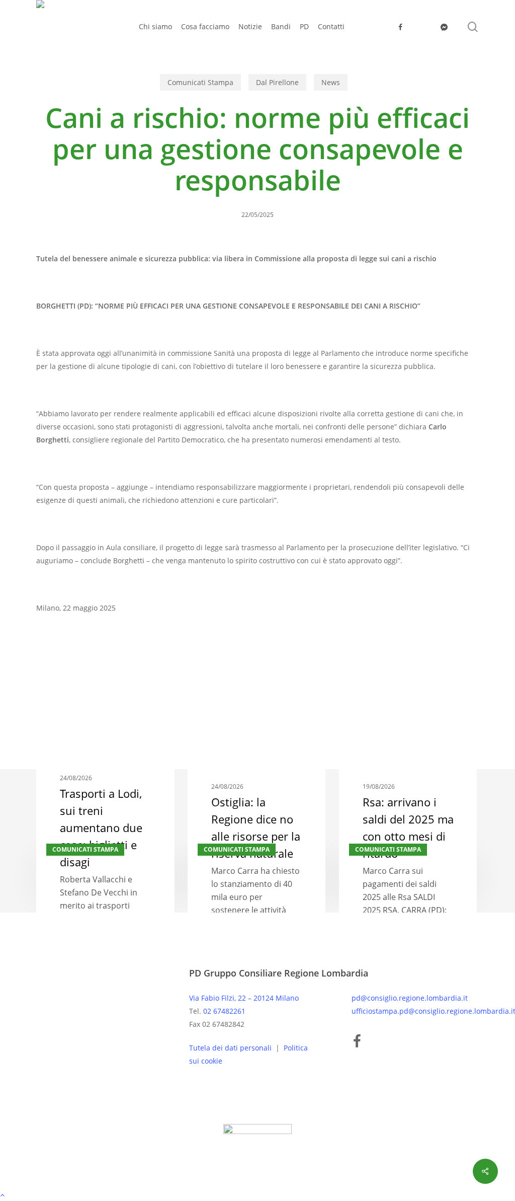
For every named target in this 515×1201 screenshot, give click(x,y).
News (330, 82)
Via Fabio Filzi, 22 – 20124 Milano (244, 998)
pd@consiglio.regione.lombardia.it (410, 998)
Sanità (51, 668)
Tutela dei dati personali (231, 1048)
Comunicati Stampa (200, 82)
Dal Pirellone (277, 82)
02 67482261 (224, 1011)
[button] (257, 1194)
